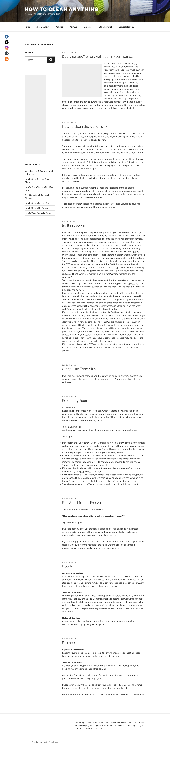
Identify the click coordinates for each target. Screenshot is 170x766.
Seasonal (88, 27)
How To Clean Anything (61, 9)
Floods (67, 566)
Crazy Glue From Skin (79, 369)
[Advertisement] (82, 80)
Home (27, 27)
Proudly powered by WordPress (44, 742)
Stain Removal (105, 27)
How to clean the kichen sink (84, 126)
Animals (73, 27)
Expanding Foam (75, 401)
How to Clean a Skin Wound (36, 208)
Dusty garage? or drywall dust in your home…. (98, 56)
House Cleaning (42, 27)
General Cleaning (126, 27)
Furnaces (69, 643)
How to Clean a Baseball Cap (37, 203)
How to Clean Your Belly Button (38, 213)
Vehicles (59, 27)
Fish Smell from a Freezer (82, 503)
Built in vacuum (74, 225)
